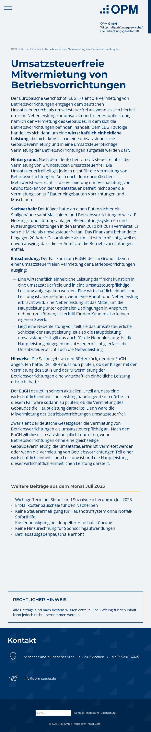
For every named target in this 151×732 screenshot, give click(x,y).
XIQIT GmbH (95, 724)
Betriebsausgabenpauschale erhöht (49, 534)
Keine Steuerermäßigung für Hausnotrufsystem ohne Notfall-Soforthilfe (73, 514)
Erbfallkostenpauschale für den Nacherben (56, 505)
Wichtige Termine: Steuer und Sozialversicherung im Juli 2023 (73, 499)
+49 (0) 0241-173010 (124, 657)
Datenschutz (108, 712)
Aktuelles (35, 49)
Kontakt (79, 712)
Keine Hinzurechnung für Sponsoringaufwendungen (65, 528)
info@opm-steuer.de (40, 678)
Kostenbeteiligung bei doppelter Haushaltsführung (63, 522)
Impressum (92, 712)
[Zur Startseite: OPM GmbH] (124, 16)
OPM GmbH (18, 49)
